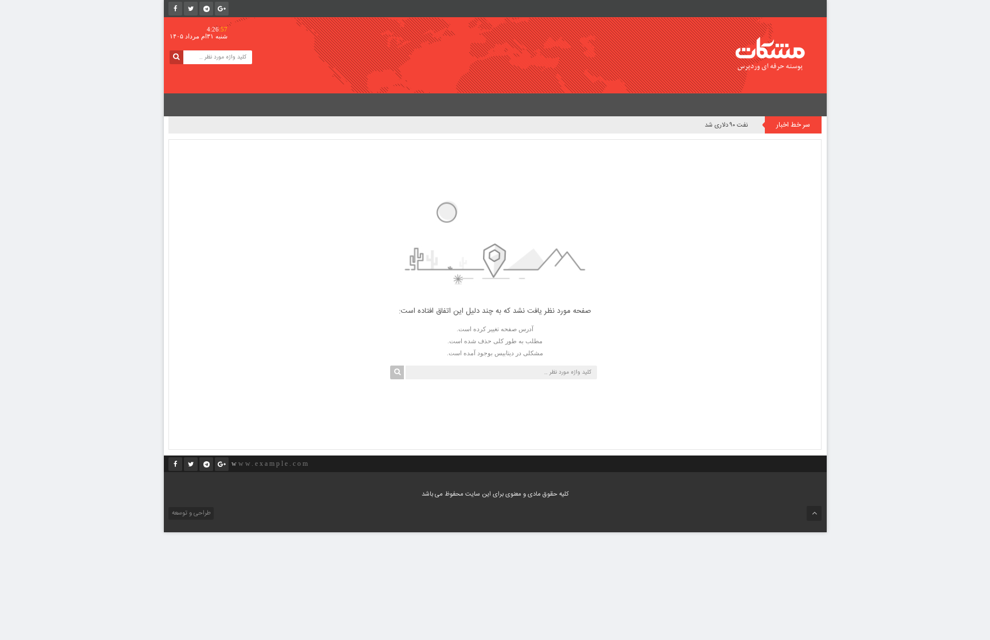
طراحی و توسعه (190, 513)
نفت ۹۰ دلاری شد (726, 125)
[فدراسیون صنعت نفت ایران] (778, 53)
